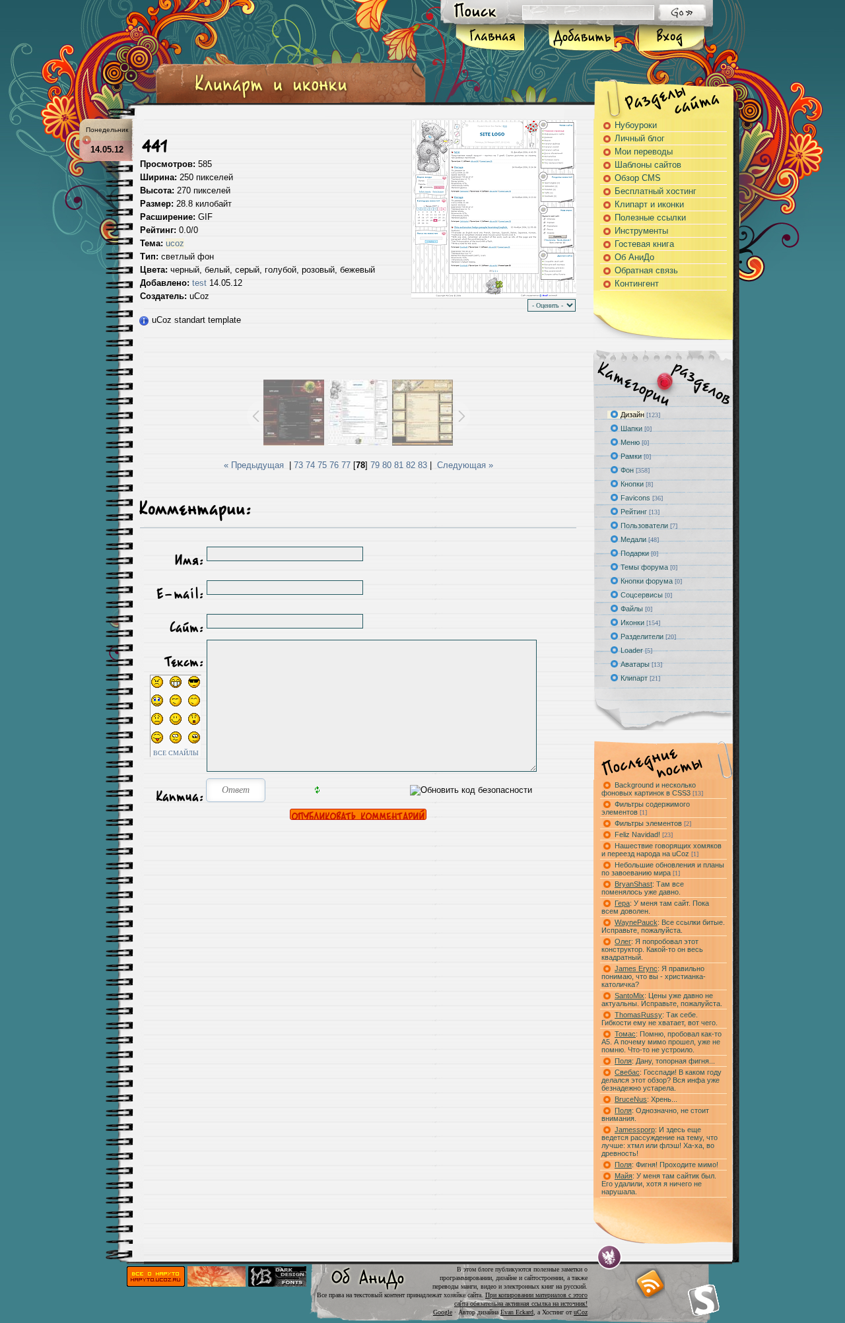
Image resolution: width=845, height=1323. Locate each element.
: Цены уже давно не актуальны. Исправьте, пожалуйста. (661, 999)
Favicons (635, 498)
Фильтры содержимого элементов (645, 808)
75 (322, 465)
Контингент (637, 283)
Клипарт (634, 678)
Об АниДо (634, 257)
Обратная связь (646, 270)
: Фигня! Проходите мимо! (666, 1165)
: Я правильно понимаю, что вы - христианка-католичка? (653, 976)
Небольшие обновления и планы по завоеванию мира (662, 869)
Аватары (635, 664)
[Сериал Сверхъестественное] (216, 1284)
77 (346, 465)
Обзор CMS (638, 178)
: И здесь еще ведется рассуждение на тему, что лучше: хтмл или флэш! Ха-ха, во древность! (659, 1141)
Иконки (632, 623)
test (199, 283)
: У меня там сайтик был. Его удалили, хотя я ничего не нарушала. (658, 1184)
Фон (627, 470)
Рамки (631, 456)
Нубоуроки (636, 125)
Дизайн (632, 415)
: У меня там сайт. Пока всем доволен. (655, 907)
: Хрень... (646, 1099)
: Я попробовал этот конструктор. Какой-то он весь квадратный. (652, 949)
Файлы (632, 609)
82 (410, 465)
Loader (632, 650)
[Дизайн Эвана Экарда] (609, 1257)
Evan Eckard (516, 1312)
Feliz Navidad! (644, 834)
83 (422, 465)
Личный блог (640, 138)
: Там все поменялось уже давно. (642, 888)
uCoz (581, 1312)
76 (334, 465)
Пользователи (644, 525)
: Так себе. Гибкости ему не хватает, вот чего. (659, 1019)
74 (310, 465)
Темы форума (644, 567)
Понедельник (107, 129)
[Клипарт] (271, 98)
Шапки (631, 428)
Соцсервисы (642, 595)
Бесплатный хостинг (655, 191)
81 (398, 465)
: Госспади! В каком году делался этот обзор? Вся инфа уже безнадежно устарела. (661, 1080)
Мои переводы (644, 151)
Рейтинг (634, 512)
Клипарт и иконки (649, 204)
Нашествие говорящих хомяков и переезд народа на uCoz (661, 850)
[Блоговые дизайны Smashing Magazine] (704, 1300)
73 (298, 465)
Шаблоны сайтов (648, 165)
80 (386, 465)
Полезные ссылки (650, 217)
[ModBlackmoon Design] (277, 1284)
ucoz (175, 243)
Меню (630, 442)
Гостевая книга (644, 244)
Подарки (635, 553)
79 (375, 465)
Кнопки (632, 484)
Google (442, 1312)
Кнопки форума (647, 581)
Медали (633, 539)
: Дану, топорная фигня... (665, 1061)
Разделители (642, 636)
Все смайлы (176, 753)
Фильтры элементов (653, 823)
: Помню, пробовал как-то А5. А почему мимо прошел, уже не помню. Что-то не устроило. (661, 1042)
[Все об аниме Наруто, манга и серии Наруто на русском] (156, 1284)
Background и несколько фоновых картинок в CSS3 (652, 789)
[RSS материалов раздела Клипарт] (649, 1283)
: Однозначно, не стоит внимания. (655, 1114)
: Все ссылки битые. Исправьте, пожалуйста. (663, 926)
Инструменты (641, 231)
